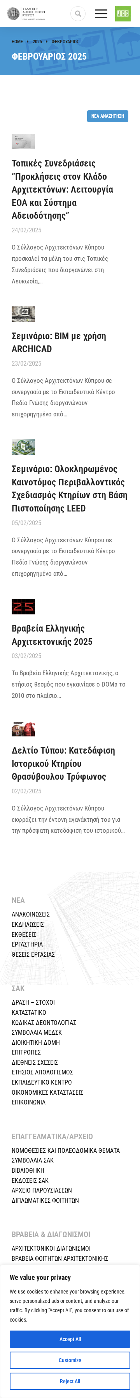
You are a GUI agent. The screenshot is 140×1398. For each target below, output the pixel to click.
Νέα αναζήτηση (107, 116)
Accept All (70, 1339)
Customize (70, 1360)
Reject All (70, 1381)
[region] (70, 1331)
